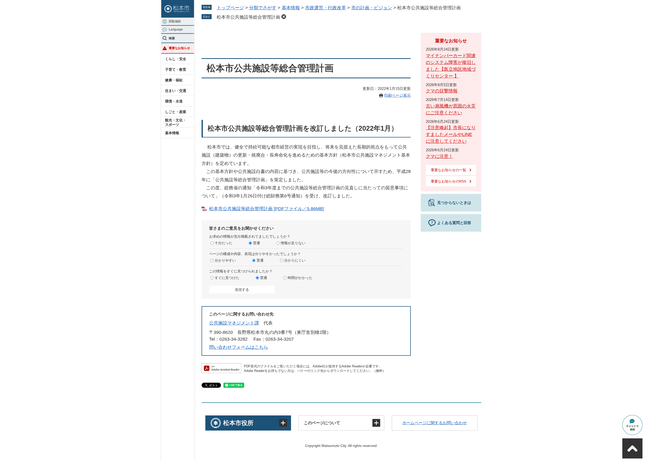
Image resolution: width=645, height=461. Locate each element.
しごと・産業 (175, 112)
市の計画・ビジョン (371, 7)
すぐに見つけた (227, 278)
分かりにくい (294, 260)
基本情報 (172, 133)
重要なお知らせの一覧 (448, 170)
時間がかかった (300, 278)
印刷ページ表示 (397, 95)
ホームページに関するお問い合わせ (434, 423)
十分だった (223, 243)
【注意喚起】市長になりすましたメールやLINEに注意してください (451, 134)
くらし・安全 (175, 59)
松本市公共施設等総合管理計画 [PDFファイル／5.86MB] (266, 208)
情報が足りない (293, 243)
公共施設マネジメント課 (234, 323)
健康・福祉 (174, 80)
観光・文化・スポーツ (175, 122)
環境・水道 (174, 101)
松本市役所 (238, 422)
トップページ (230, 7)
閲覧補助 (175, 21)
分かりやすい (225, 260)
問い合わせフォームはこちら (238, 347)
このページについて (322, 423)
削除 (283, 16)
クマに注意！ (439, 156)
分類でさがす (262, 7)
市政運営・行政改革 (325, 7)
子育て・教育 (175, 69)
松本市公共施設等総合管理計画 (248, 17)
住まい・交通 (175, 91)
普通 (256, 243)
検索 (172, 38)
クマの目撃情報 (442, 90)
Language (176, 29)
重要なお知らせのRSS (448, 181)
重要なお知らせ (179, 48)
